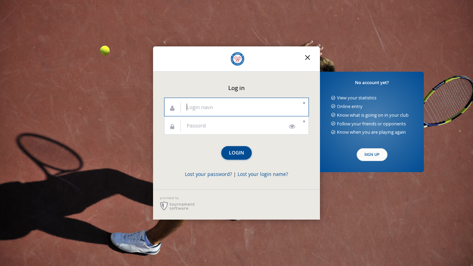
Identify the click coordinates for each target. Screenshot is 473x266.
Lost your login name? (263, 174)
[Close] (307, 58)
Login (236, 153)
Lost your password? (208, 174)
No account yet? (372, 83)
